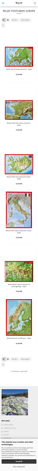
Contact (6, 435)
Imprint (6, 431)
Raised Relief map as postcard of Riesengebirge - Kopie (19, 285)
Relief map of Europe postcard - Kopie (19, 69)
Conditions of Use (10, 428)
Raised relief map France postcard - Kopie (19, 124)
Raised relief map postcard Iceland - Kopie (19, 178)
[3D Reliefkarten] (19, 3)
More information (19, 467)
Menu (3, 3)
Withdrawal (7, 438)
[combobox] (14, 20)
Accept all (19, 461)
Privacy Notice (8, 457)
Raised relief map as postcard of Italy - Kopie (19, 232)
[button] (4, 20)
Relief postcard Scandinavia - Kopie (19, 338)
